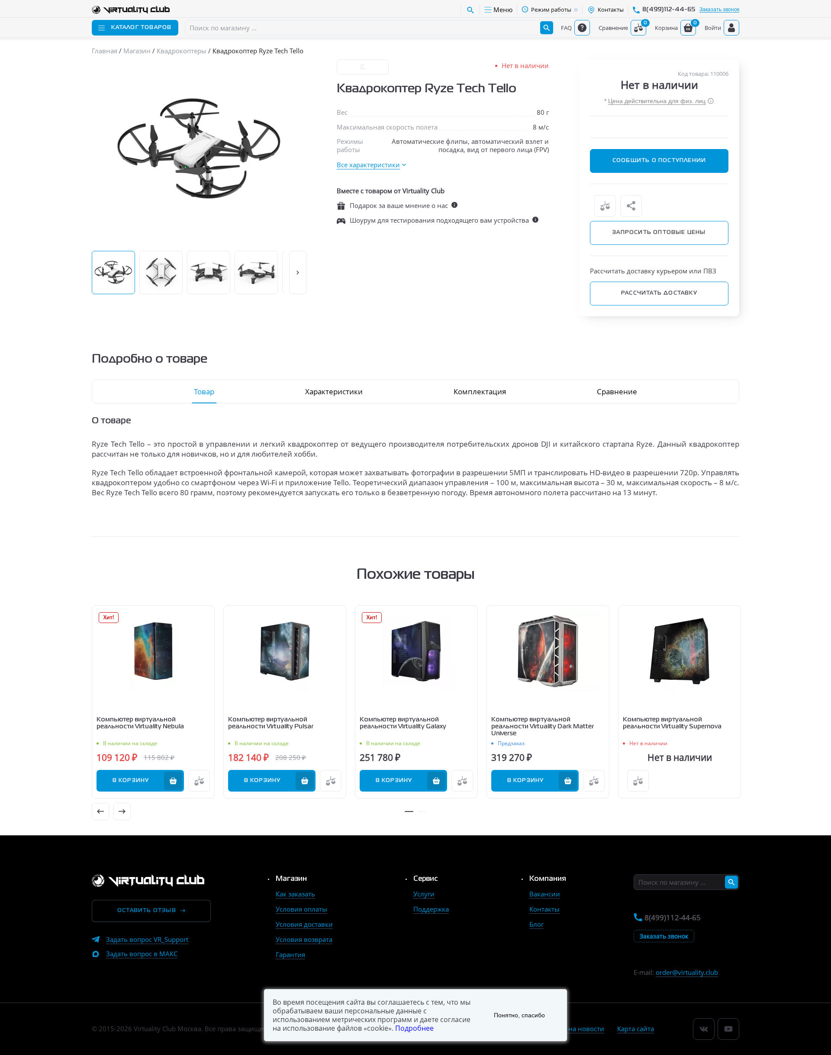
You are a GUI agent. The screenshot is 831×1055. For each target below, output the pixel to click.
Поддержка (431, 909)
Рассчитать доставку (659, 293)
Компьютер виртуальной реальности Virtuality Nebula (140, 723)
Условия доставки (304, 924)
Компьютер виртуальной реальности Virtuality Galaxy (403, 723)
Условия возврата (304, 939)
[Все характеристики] (371, 164)
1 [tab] (409, 811)
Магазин (291, 879)
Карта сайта (635, 1028)
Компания (547, 879)
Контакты (544, 909)
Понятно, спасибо (519, 1015)
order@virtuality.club (687, 972)
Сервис (425, 879)
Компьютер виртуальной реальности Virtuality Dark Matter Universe (542, 726)
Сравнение (617, 391)
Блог (536, 924)
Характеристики (334, 391)
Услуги (424, 893)
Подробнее (414, 1028)
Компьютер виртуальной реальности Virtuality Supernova (672, 723)
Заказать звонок (719, 10)
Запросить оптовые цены (658, 232)
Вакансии (544, 893)
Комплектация (480, 391)
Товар (204, 391)
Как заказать (295, 893)
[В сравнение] (605, 206)
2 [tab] (422, 811)
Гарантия (290, 954)
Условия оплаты (301, 909)
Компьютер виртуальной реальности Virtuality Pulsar (270, 723)
